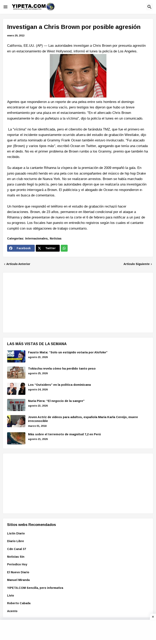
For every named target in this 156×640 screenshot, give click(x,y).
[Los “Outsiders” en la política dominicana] (16, 389)
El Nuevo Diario (18, 572)
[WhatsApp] (64, 248)
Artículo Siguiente (137, 264)
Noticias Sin (15, 556)
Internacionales (36, 238)
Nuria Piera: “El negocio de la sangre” (56, 401)
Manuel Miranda (18, 580)
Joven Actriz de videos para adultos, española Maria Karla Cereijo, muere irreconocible (83, 419)
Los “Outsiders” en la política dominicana (59, 384)
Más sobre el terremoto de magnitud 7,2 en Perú (64, 434)
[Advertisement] (37, 302)
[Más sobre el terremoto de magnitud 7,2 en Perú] (16, 438)
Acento (12, 611)
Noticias (56, 238)
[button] (5, 6)
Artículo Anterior (18, 264)
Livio (10, 595)
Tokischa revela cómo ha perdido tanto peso (62, 368)
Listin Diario (16, 533)
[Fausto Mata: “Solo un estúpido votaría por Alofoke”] (16, 356)
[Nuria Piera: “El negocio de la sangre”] (16, 405)
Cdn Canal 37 (16, 549)
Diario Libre (15, 541)
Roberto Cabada (18, 603)
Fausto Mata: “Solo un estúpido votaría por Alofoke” (67, 352)
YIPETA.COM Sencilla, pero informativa (35, 587)
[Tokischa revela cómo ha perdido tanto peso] (16, 373)
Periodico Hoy (17, 564)
